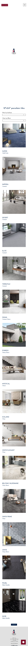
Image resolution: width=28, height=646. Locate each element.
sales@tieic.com (14, 645)
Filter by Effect (6, 118)
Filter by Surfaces (7, 112)
